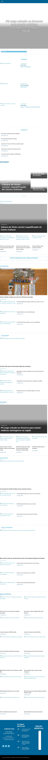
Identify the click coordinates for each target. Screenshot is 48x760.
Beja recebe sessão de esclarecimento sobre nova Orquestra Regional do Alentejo (22, 558)
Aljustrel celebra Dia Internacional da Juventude (33, 711)
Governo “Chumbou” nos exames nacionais (30, 107)
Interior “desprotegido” (25, 66)
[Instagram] (6, 746)
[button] (43, 2)
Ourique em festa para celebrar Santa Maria (32, 632)
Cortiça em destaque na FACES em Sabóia (8, 632)
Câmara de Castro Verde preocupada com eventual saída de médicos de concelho (7, 248)
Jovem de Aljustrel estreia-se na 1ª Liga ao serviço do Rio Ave (28, 493)
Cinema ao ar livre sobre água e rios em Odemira (26, 572)
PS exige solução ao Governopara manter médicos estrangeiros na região (24, 24)
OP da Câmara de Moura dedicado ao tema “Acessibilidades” (28, 322)
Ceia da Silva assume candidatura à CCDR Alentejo (11, 154)
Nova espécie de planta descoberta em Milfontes (10, 133)
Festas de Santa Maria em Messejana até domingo (9, 651)
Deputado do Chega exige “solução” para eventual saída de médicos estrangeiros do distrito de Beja (23, 448)
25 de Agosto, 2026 (25, 30)
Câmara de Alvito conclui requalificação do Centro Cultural (26, 748)
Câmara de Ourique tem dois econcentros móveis (33, 651)
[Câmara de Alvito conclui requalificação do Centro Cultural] (15, 178)
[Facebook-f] (3, 746)
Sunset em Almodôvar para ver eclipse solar (8, 711)
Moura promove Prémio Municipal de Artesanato (26, 582)
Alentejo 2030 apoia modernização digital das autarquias (15, 366)
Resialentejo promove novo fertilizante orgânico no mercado (28, 390)
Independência (23, 86)
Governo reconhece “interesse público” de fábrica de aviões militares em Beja (7, 448)
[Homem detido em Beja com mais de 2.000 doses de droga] (39, 185)
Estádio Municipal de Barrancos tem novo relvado (26, 503)
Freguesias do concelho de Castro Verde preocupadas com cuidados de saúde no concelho (23, 248)
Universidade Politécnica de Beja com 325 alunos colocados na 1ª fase (30, 301)
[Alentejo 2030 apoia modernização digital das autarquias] (39, 171)
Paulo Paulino (20, 757)
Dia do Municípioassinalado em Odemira (9, 138)
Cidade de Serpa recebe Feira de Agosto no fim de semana (28, 563)
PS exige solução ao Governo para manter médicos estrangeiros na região (26, 743)
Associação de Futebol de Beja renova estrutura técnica (15, 489)
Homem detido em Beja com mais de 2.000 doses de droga (16, 297)
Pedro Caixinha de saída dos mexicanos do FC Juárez (27, 514)
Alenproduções (26, 757)
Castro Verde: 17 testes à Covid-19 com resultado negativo (12, 143)
